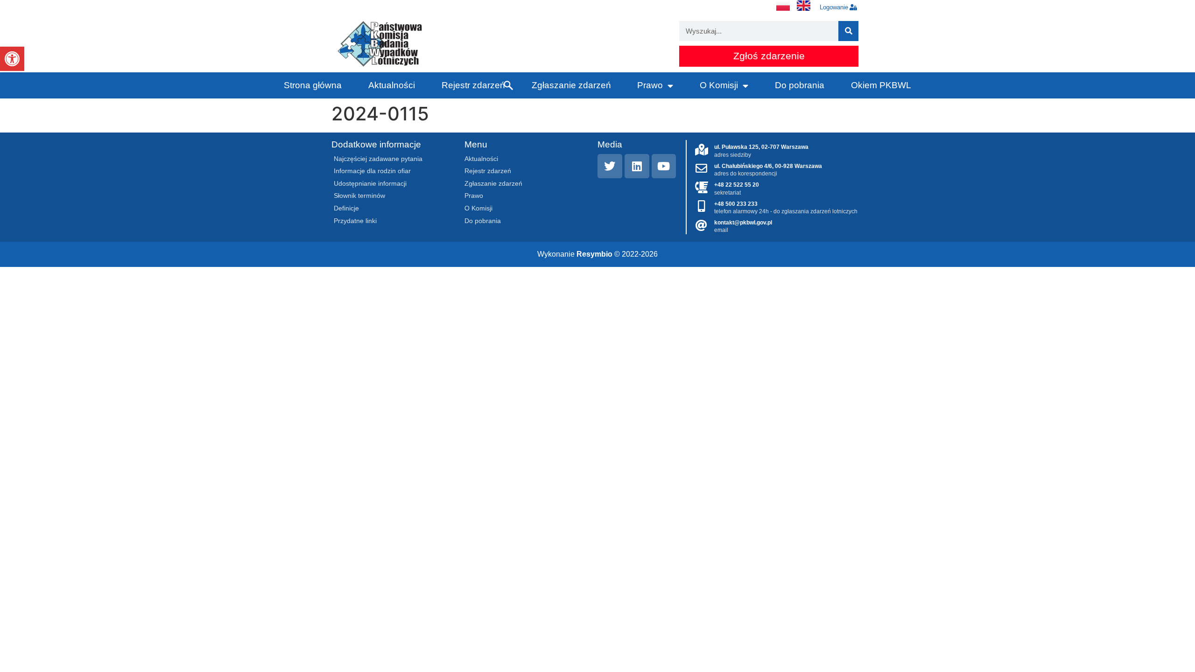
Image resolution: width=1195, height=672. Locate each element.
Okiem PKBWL (881, 85)
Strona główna (313, 85)
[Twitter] (610, 166)
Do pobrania (799, 85)
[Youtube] (664, 166)
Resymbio (594, 254)
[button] (12, 59)
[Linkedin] (637, 166)
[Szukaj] (848, 31)
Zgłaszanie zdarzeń (571, 85)
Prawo (650, 85)
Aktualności (391, 85)
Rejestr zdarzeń (473, 85)
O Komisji (719, 85)
